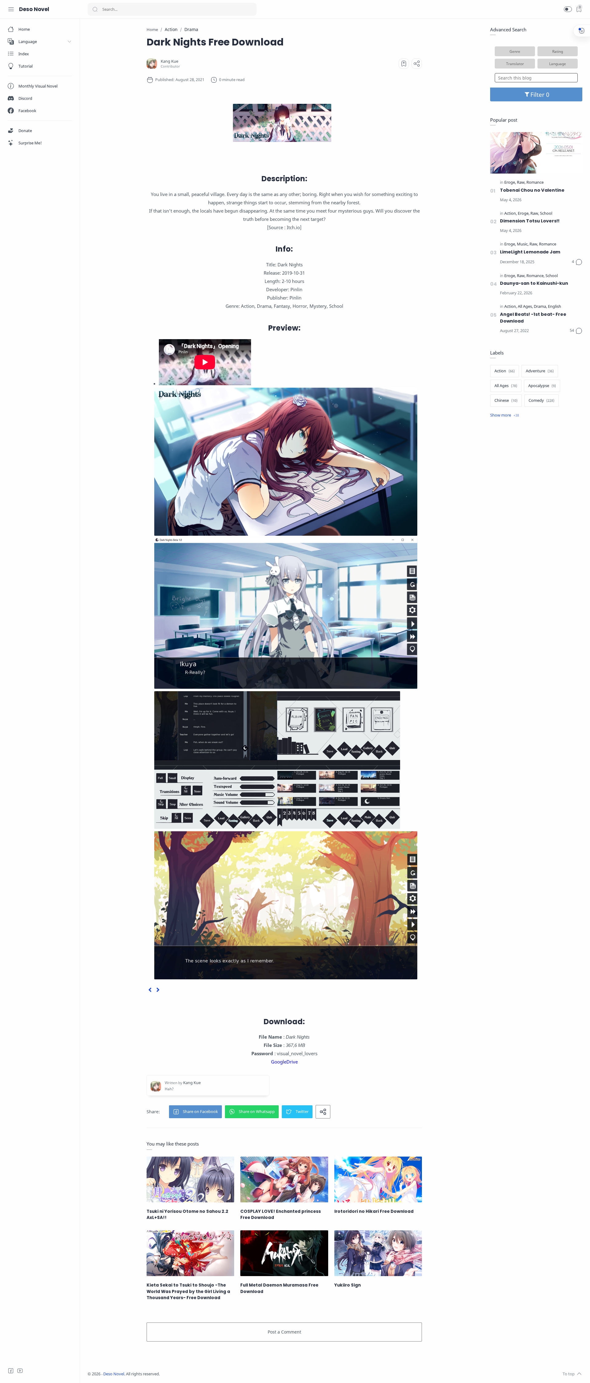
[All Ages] (525, 307)
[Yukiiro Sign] (378, 1253)
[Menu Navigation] (11, 9)
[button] (568, 9)
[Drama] (540, 307)
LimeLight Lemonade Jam (530, 252)
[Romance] (535, 183)
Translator (515, 63)
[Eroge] (510, 183)
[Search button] (95, 9)
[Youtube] (20, 1371)
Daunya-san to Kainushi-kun (534, 283)
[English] (554, 307)
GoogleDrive (284, 1062)
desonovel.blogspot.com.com (217, 1374)
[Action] (510, 214)
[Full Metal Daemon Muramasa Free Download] (284, 1253)
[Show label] (504, 415)
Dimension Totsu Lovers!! (530, 221)
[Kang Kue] (169, 61)
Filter (538, 94)
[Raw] (521, 183)
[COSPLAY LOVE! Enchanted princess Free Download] (284, 1179)
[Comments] (577, 262)
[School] (546, 214)
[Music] (523, 244)
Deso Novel (34, 9)
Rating (557, 51)
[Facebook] (11, 1371)
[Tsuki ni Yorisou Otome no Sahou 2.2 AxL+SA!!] (190, 1179)
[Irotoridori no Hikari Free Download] (378, 1179)
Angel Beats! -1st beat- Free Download (533, 317)
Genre (514, 51)
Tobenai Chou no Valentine (532, 190)
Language (557, 63)
